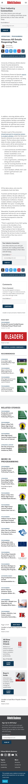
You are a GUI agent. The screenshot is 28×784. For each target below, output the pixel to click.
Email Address (5, 22)
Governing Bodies (6, 576)
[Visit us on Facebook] (2, 755)
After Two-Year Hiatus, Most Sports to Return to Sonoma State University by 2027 (8, 532)
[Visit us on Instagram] (5, 755)
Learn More (8, 663)
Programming (17, 36)
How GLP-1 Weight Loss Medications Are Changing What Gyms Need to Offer (9, 603)
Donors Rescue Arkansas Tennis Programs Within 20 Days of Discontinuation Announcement (7, 591)
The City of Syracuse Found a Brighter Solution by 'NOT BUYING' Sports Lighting (9, 448)
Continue (8, 306)
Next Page (16, 624)
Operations (5, 36)
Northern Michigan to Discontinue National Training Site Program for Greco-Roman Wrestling (8, 568)
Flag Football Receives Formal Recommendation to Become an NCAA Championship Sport (8, 579)
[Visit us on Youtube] (13, 755)
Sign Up (5, 30)
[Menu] (2, 2)
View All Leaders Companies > (14, 347)
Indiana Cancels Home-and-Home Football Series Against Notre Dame (7, 389)
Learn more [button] (5, 777)
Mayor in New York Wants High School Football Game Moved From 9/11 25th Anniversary (7, 371)
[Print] (2, 51)
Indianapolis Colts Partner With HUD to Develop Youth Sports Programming (8, 544)
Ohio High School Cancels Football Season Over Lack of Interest (8, 380)
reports (24, 74)
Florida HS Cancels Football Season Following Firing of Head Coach (12, 325)
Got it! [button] (5, 781)
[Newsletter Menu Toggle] (26, 2)
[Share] (6, 51)
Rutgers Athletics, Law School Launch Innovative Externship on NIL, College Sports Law (8, 615)
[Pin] (19, 51)
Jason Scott (9, 45)
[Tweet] (14, 51)
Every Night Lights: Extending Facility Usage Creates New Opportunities (8, 362)
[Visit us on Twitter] (16, 755)
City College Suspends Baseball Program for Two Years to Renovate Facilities (8, 556)
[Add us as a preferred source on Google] (23, 51)
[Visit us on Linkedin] (9, 755)
